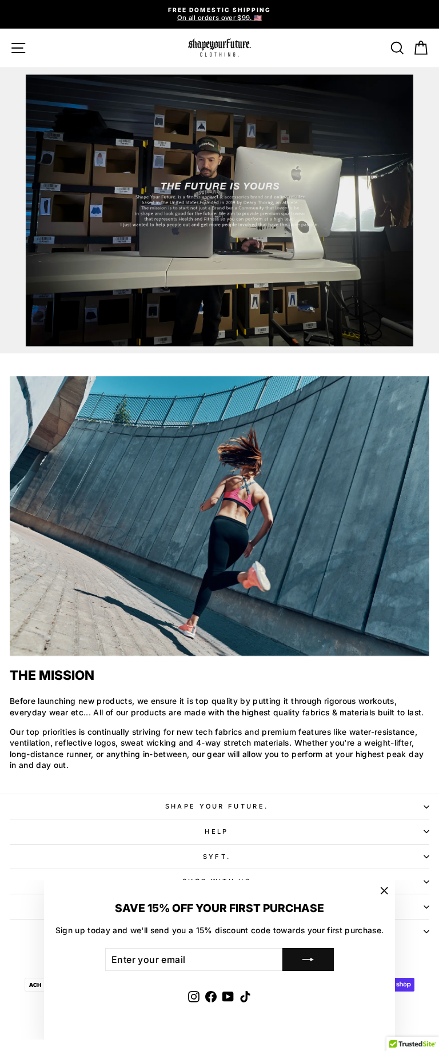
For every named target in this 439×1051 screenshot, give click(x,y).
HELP (216, 831)
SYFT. (217, 857)
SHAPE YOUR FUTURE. (217, 806)
